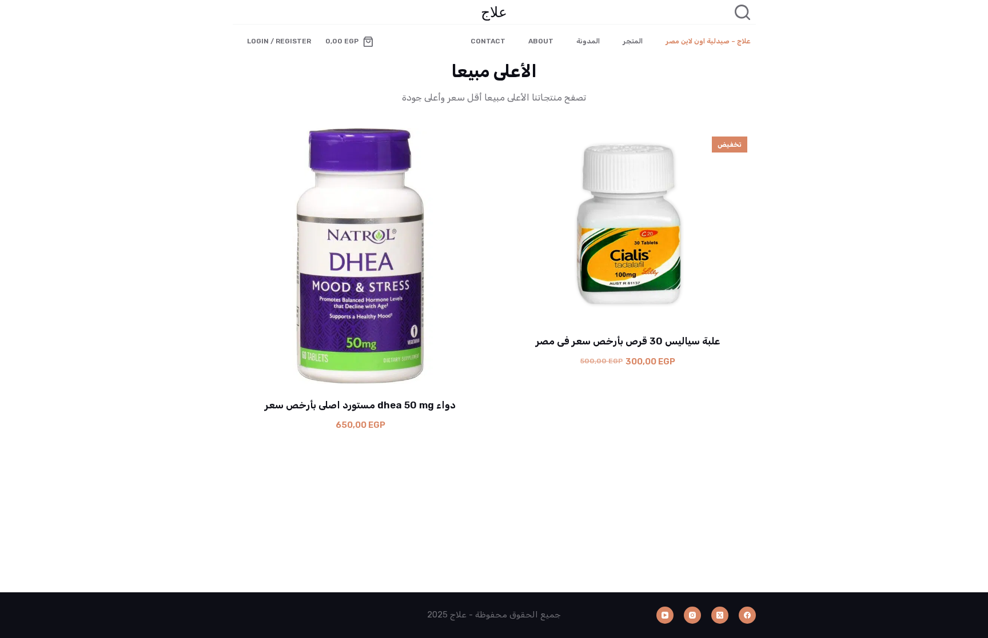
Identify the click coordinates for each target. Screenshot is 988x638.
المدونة (588, 41)
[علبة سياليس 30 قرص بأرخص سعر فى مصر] (628, 224)
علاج (494, 11)
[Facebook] (747, 615)
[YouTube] (665, 615)
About (540, 41)
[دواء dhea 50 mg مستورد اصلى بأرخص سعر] (361, 256)
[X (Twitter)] (719, 615)
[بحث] (742, 12)
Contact (488, 41)
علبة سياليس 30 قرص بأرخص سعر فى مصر (628, 341)
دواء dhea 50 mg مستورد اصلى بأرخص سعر (360, 405)
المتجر (633, 41)
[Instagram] (692, 615)
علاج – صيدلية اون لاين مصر (708, 41)
